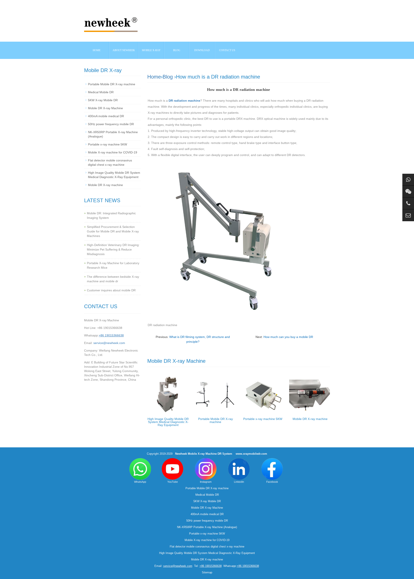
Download (202, 50)
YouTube (172, 481)
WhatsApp (140, 481)
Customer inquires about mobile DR (111, 290)
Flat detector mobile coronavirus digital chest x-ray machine (207, 546)
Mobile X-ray (151, 50)
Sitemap (207, 572)
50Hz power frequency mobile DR (111, 124)
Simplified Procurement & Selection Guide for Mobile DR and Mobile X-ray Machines (113, 231)
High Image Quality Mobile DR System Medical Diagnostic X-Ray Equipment (168, 422)
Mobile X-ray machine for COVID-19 (112, 152)
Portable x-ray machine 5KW (262, 419)
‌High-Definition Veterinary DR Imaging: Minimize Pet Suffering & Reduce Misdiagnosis (113, 249)
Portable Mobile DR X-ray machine (215, 420)
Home (96, 50)
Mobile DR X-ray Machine (105, 108)
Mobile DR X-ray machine (310, 419)
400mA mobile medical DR (106, 116)
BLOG (176, 50)
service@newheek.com (109, 343)
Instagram (206, 481)
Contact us (227, 50)
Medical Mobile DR (101, 92)
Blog (168, 77)
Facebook (272, 481)
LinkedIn (239, 481)
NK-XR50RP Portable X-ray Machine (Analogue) (207, 527)
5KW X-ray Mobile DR (103, 100)
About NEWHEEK (124, 50)
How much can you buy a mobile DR (288, 337)
